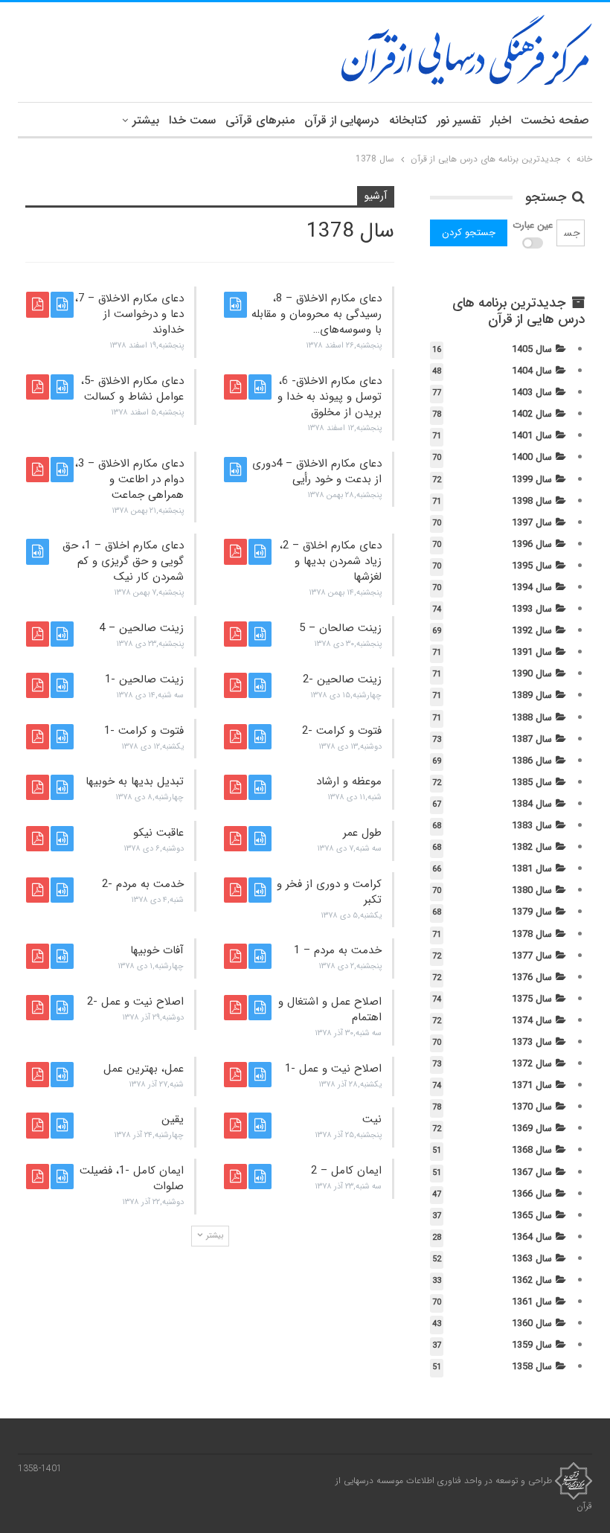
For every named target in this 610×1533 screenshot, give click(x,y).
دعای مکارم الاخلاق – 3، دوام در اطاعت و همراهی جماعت (129, 479)
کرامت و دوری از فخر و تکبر (329, 892)
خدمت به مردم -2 (143, 884)
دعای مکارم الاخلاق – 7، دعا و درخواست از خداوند (129, 314)
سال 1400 (532, 457)
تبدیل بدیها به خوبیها (135, 781)
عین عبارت (533, 225)
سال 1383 (532, 825)
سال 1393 (532, 609)
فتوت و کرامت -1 (144, 731)
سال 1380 (532, 890)
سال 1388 (532, 718)
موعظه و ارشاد (349, 781)
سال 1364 (532, 1237)
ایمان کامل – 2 (346, 1171)
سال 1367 (532, 1172)
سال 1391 (532, 652)
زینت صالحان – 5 (340, 628)
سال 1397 (532, 523)
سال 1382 (532, 847)
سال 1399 (532, 479)
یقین (172, 1119)
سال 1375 (532, 999)
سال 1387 (532, 739)
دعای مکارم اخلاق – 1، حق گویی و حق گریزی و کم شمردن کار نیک (123, 561)
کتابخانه (408, 120)
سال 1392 (532, 631)
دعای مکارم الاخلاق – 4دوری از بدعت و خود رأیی (317, 471)
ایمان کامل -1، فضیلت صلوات (132, 1178)
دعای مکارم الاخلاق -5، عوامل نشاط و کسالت (132, 389)
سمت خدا (192, 120)
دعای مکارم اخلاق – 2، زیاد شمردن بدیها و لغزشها (331, 561)
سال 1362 (532, 1280)
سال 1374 (532, 1020)
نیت (372, 1119)
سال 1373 (532, 1042)
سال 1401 (532, 436)
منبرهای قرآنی (260, 120)
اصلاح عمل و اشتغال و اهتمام (330, 1009)
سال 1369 (532, 1128)
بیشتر (145, 120)
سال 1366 (532, 1194)
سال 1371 (532, 1085)
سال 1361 (532, 1302)
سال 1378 (532, 934)
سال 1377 (532, 956)
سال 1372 (532, 1064)
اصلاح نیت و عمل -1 (333, 1069)
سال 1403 (532, 392)
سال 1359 (532, 1345)
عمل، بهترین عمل (143, 1069)
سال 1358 (532, 1366)
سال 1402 (532, 414)
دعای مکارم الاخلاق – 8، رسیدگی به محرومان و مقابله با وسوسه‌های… (316, 314)
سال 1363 (532, 1259)
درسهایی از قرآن (341, 120)
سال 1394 (532, 587)
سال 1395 (532, 566)
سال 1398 (532, 501)
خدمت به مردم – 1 (338, 950)
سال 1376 (532, 977)
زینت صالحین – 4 (141, 628)
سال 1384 (532, 804)
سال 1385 (532, 782)
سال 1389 (532, 695)
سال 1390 (532, 674)
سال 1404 (532, 371)
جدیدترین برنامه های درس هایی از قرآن (518, 311)
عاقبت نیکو (158, 833)
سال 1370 (532, 1107)
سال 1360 (532, 1323)
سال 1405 (532, 349)
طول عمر (362, 833)
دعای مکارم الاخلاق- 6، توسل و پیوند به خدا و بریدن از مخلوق (329, 396)
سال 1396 (532, 544)
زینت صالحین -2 (342, 679)
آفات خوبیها (157, 950)
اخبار (500, 120)
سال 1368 (532, 1150)
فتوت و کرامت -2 (342, 731)
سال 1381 (532, 869)
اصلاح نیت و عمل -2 (135, 1002)
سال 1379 (532, 912)
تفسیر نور (459, 120)
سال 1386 (532, 761)
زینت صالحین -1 (144, 679)
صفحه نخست (555, 120)
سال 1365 (532, 1215)
